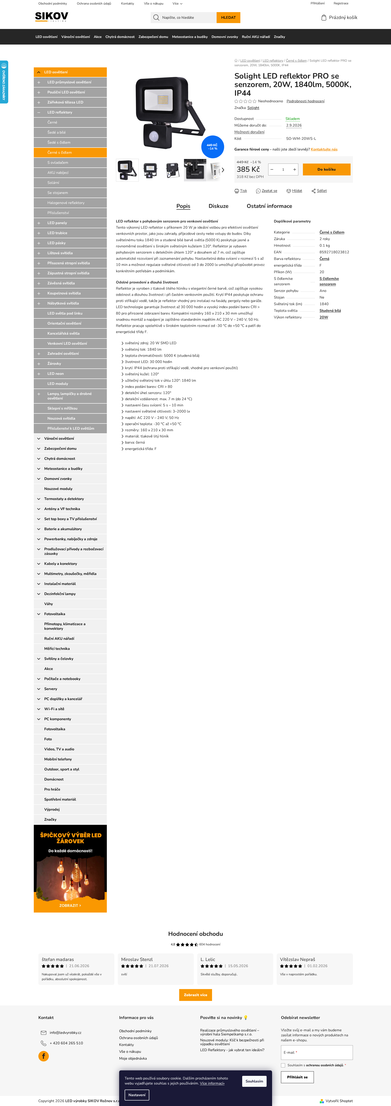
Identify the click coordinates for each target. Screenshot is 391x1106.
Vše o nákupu (153, 3)
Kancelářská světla (63, 333)
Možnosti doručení (249, 132)
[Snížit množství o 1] (271, 169)
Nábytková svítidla (63, 303)
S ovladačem (57, 162)
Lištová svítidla (60, 253)
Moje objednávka (133, 1058)
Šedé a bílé (56, 132)
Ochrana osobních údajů (94, 3)
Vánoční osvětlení (59, 438)
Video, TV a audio (59, 749)
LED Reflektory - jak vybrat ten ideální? (232, 1050)
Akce (48, 668)
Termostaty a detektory (64, 498)
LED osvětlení (56, 72)
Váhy (48, 603)
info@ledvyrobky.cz (65, 1032)
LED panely (57, 222)
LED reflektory (59, 112)
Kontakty (127, 3)
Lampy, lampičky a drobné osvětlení (69, 396)
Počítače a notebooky (62, 678)
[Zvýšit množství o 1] (294, 169)
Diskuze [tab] (218, 206)
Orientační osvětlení (64, 323)
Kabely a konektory (60, 563)
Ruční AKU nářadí (59, 638)
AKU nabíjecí (57, 172)
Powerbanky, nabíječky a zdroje (70, 539)
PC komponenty (57, 719)
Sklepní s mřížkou (62, 408)
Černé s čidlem (59, 152)
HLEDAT (228, 17)
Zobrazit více (195, 995)
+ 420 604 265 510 (66, 1042)
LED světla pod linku (64, 313)
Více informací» (212, 1083)
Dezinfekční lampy (60, 593)
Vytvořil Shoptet (339, 1100)
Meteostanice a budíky (63, 468)
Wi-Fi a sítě (54, 709)
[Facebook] (43, 1056)
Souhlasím (254, 1081)
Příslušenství (58, 212)
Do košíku (327, 169)
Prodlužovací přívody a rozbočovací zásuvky (73, 551)
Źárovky (54, 363)
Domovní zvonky (58, 478)
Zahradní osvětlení (63, 353)
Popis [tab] (183, 206)
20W (324, 317)
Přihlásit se (297, 1077)
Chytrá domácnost (59, 458)
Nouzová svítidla (61, 418)
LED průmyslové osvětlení (69, 82)
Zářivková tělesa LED (65, 102)
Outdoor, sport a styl (61, 769)
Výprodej (52, 809)
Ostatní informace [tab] (269, 206)
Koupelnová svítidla (64, 293)
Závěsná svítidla (61, 283)
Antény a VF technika (62, 508)
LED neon (55, 373)
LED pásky (56, 243)
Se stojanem (57, 192)
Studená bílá (330, 310)
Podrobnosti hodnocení (306, 101)
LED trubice (57, 232)
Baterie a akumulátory (63, 529)
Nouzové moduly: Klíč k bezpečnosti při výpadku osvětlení (232, 1042)
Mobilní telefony (58, 759)
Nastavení (137, 1095)
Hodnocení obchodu (195, 934)
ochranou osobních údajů (324, 1065)
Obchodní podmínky (52, 3)
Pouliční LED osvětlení (66, 92)
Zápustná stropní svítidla (68, 273)
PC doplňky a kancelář (63, 698)
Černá (324, 258)
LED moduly (57, 383)
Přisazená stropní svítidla (68, 263)
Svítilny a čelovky (58, 658)
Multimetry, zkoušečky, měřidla (70, 573)
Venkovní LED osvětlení (67, 343)
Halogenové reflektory (65, 202)
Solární (53, 182)
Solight (253, 107)
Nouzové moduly (58, 488)
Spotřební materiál (60, 799)
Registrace (341, 3)
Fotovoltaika (54, 614)
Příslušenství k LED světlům (70, 428)
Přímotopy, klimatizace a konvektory (65, 626)
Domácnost (53, 779)
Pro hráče (52, 789)
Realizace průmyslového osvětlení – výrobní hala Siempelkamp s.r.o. (229, 1033)
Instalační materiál (60, 583)
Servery (50, 688)
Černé (52, 122)
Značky (50, 819)
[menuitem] (47, 37)
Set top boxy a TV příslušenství (70, 518)
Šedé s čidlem (59, 142)
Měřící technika (57, 648)
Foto (48, 739)
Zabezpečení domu (60, 448)
